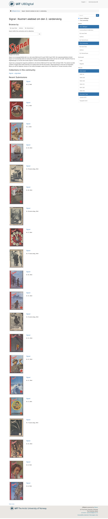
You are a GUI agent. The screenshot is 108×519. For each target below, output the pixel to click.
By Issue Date (13, 28)
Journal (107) (83, 97)
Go (39, 34)
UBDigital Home (16, 11)
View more (11, 504)
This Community (84, 20)
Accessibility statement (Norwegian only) (88, 515)
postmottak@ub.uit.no (92, 512)
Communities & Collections (86, 30)
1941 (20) (82, 87)
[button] (83, 2)
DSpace (96, 507)
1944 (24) (82, 77)
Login (81, 60)
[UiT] (28, 508)
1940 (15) (82, 90)
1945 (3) (82, 74)
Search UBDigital (84, 18)
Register (82, 63)
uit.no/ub (83, 512)
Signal (28, 81)
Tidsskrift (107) (83, 100)
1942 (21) (82, 84)
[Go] (97, 15)
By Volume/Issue (29, 28)
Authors (21, 28)
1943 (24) (82, 81)
